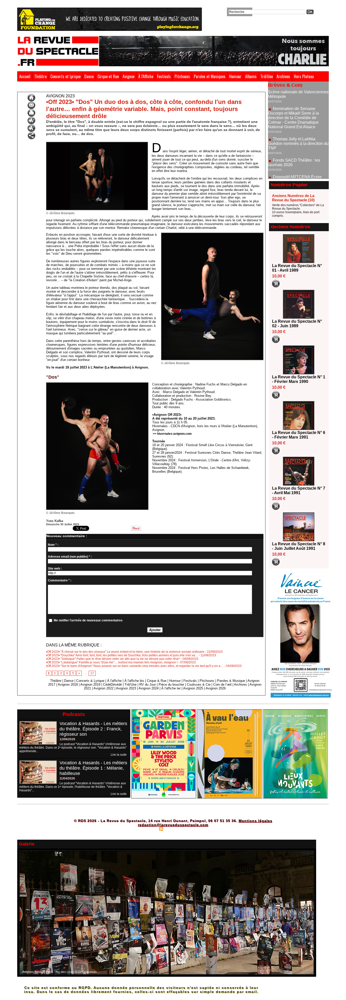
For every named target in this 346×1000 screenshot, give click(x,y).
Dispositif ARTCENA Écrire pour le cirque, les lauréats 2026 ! (298, 157)
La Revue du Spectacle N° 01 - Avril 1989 (297, 268)
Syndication (172, 828)
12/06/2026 (67, 739)
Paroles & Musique (231, 681)
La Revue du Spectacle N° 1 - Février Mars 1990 (298, 379)
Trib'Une (266, 76)
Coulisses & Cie (198, 684)
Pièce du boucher (171, 684)
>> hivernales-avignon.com (172, 434)
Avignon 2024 (149, 688)
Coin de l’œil (222, 684)
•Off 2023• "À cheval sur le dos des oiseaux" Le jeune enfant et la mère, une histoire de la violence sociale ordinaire (125, 652)
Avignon (128, 76)
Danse (89, 76)
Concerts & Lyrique (90, 681)
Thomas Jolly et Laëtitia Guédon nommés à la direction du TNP (298, 121)
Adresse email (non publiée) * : (70, 556)
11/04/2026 (67, 778)
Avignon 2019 (90, 684)
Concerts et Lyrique (65, 76)
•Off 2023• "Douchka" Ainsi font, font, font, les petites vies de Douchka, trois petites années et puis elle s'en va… (122, 655)
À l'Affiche (145, 76)
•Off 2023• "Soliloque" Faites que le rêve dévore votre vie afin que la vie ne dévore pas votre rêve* (113, 659)
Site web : (55, 568)
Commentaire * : (59, 580)
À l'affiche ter (171, 688)
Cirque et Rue (108, 76)
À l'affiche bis (134, 681)
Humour (235, 76)
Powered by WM (194, 828)
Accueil (24, 76)
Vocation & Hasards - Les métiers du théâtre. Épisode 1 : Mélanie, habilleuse (93, 768)
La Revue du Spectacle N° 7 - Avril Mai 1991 (298, 490)
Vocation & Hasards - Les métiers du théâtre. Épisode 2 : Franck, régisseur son (93, 729)
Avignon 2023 (41, 88)
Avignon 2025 (193, 688)
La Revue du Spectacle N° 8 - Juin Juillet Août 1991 (298, 546)
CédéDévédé (112, 684)
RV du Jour (147, 684)
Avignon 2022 (103, 688)
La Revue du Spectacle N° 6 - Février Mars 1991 (298, 434)
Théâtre (40, 76)
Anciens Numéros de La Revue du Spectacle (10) (293, 197)
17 (92, 673)
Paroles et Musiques (209, 76)
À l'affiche (114, 681)
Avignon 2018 (68, 684)
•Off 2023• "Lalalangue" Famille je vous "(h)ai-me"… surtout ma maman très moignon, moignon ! (112, 662)
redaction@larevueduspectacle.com (173, 825)
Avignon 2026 (216, 688)
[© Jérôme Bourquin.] (97, 143)
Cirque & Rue (156, 681)
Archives (283, 76)
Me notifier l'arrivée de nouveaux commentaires (88, 620)
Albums (251, 76)
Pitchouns (182, 76)
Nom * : (53, 545)
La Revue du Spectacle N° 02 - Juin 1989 (297, 323)
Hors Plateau (304, 76)
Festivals (164, 76)
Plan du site (148, 828)
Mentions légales (255, 821)
